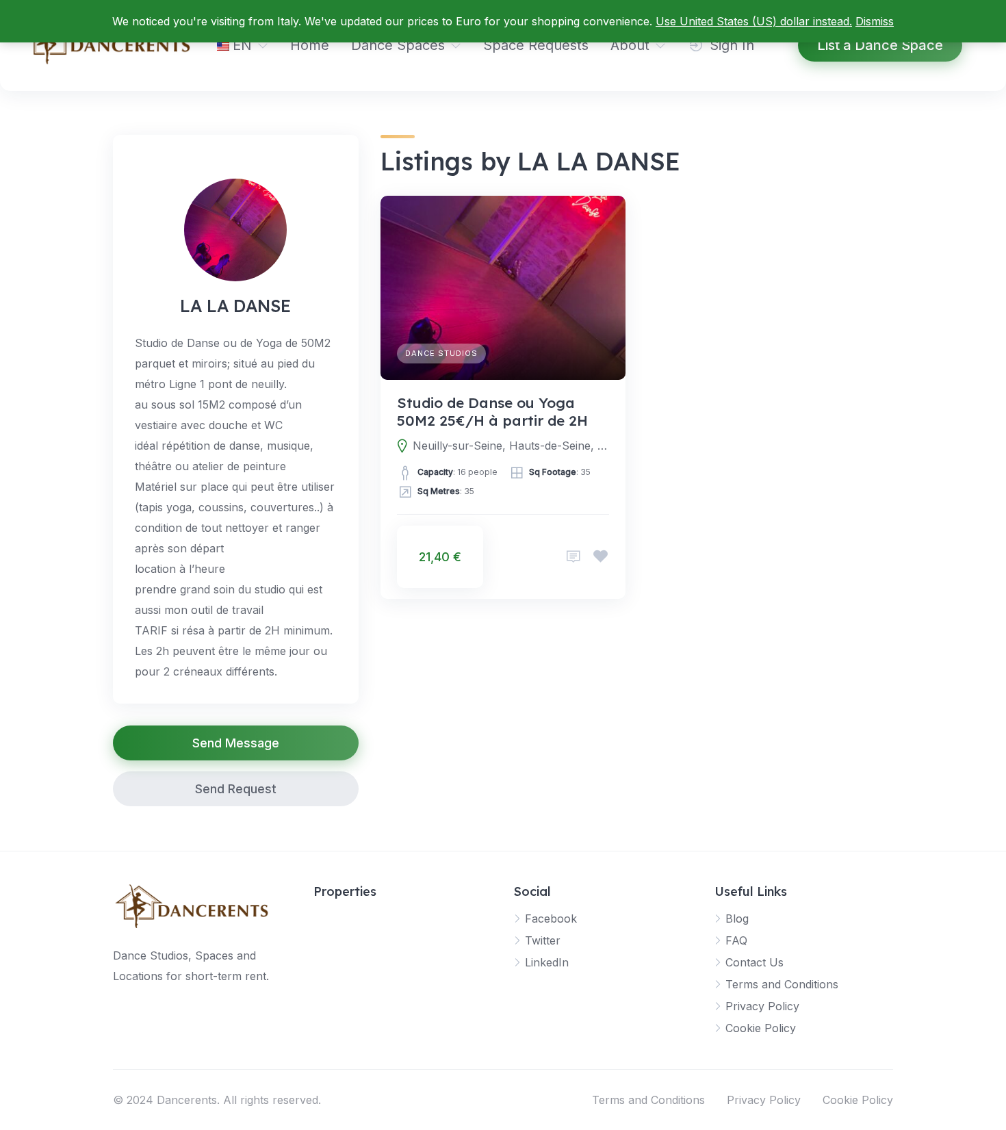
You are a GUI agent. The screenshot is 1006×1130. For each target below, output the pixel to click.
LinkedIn (547, 962)
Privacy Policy (762, 1006)
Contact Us (754, 962)
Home (309, 45)
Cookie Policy (760, 1028)
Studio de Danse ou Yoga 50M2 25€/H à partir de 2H (492, 411)
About (629, 45)
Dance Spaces (398, 45)
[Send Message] (573, 557)
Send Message (235, 743)
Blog (737, 918)
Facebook (551, 918)
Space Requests (536, 45)
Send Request (235, 789)
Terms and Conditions (781, 984)
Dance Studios (441, 353)
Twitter (542, 940)
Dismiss (874, 21)
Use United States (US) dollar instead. (754, 21)
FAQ (736, 940)
